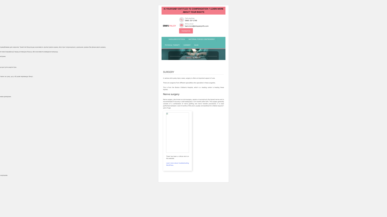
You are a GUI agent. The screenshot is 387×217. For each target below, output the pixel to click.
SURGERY (187, 45)
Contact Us (186, 31)
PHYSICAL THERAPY (172, 45)
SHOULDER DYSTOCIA (177, 39)
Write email (197, 25)
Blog (196, 45)
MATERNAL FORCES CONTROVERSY (202, 39)
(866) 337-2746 (191, 20)
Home (188, 58)
